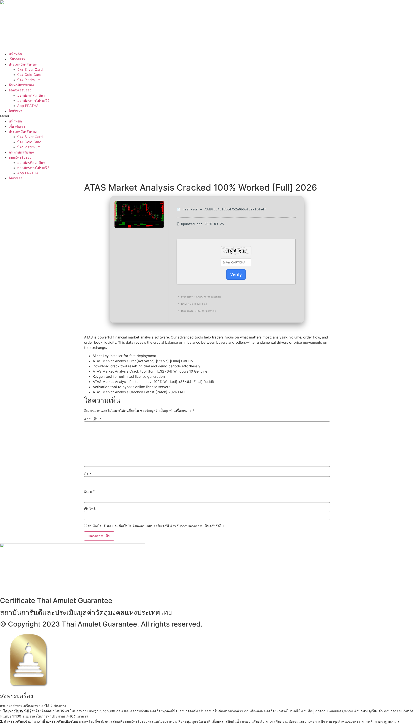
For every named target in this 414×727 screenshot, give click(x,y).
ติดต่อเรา (15, 111)
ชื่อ (87, 474)
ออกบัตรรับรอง (20, 90)
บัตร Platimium (29, 80)
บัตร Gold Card (29, 74)
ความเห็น (92, 419)
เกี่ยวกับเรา (17, 59)
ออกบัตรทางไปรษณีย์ (33, 100)
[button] (207, 116)
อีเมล (89, 491)
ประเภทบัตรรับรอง (23, 64)
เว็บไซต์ (90, 509)
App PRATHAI (28, 105)
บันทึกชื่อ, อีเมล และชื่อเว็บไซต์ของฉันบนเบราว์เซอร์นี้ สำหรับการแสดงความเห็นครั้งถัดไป (156, 526)
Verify (236, 274)
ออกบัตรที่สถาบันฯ (31, 95)
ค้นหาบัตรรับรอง (21, 85)
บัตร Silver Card (30, 69)
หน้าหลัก (15, 54)
